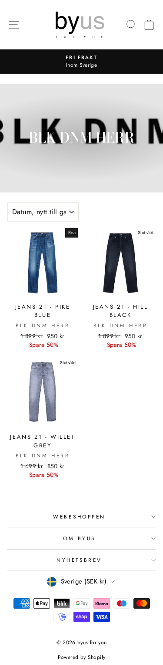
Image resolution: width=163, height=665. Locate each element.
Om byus (79, 538)
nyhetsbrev (79, 560)
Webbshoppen (79, 516)
